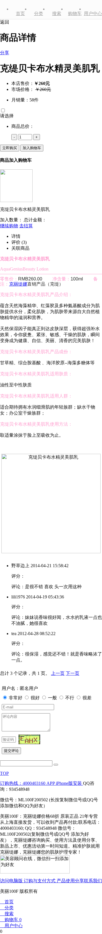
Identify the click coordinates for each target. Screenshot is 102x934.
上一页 (58, 673)
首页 (20, 13)
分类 (38, 13)
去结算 (26, 225)
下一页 (72, 673)
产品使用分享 (70, 880)
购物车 (75, 13)
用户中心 (93, 13)
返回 (4, 22)
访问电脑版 (12, 880)
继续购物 (9, 225)
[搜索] (56, 764)
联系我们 (93, 880)
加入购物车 (32, 148)
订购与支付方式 (40, 880)
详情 (15, 236)
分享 (4, 52)
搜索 (56, 13)
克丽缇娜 (18, 284)
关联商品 (20, 248)
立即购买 (9, 148)
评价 (19, 242)
